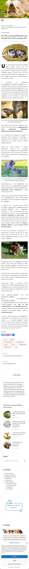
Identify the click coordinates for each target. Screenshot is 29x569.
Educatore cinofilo (12, 483)
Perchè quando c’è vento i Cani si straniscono (17, 444)
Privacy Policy (17, 567)
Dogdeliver (14, 13)
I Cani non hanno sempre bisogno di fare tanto (19, 433)
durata (12, 339)
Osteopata (10, 489)
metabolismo (20, 342)
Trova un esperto (9, 482)
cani (5, 339)
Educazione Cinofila (10, 475)
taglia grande (22, 344)
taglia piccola (7, 347)
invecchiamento (8, 342)
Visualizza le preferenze (14, 564)
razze (13, 344)
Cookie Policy (11, 567)
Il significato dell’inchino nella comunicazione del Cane (18, 413)
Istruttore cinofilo (11, 485)
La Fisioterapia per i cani (9, 363)
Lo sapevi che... (9, 480)
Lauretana (23, 41)
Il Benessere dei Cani (10, 477)
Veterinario (10, 487)
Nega (14, 560)
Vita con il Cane (5, 32)
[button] (27, 542)
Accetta (14, 556)
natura (6, 344)
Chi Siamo (7, 525)
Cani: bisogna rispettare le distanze (12, 356)
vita (16, 347)
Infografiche (8, 478)
